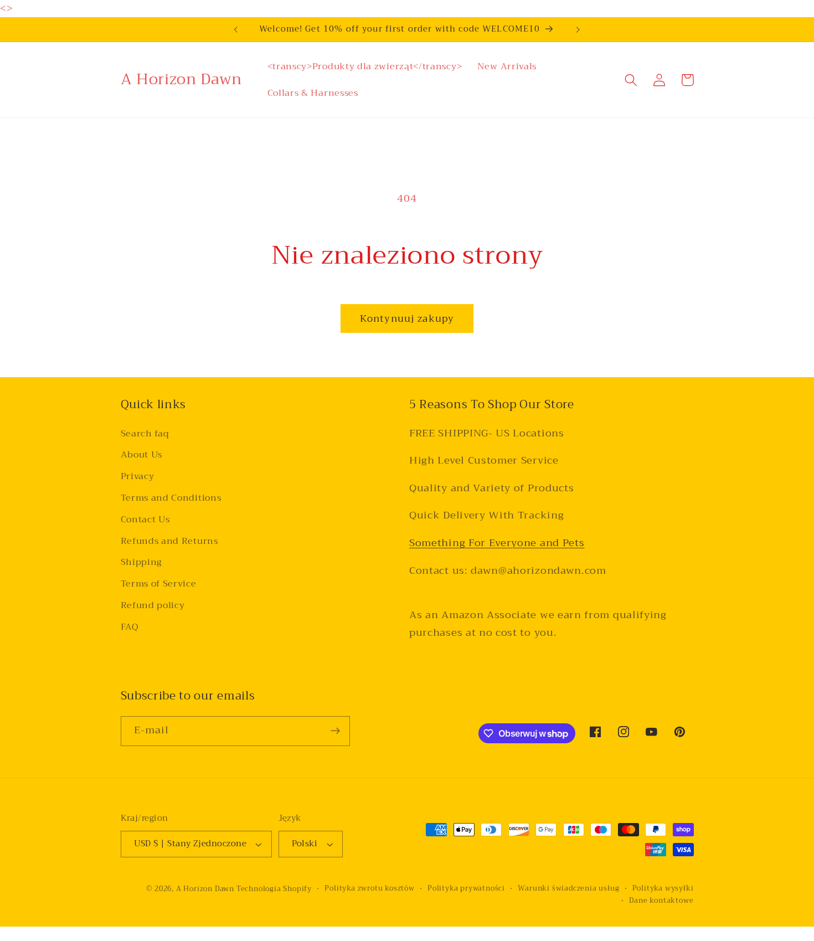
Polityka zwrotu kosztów (369, 888)
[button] (631, 80)
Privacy (137, 477)
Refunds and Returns (169, 541)
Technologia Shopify (274, 889)
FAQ (130, 627)
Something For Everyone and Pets (496, 543)
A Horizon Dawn (206, 889)
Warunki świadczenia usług (568, 888)
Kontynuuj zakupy (407, 318)
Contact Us (145, 520)
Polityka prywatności (466, 888)
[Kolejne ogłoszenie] (578, 29)
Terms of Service (159, 584)
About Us (142, 455)
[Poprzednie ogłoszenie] (236, 29)
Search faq (145, 433)
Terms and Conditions (171, 498)
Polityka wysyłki (663, 888)
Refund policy (153, 606)
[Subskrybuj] (335, 731)
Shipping (141, 562)
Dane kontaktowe (661, 900)
